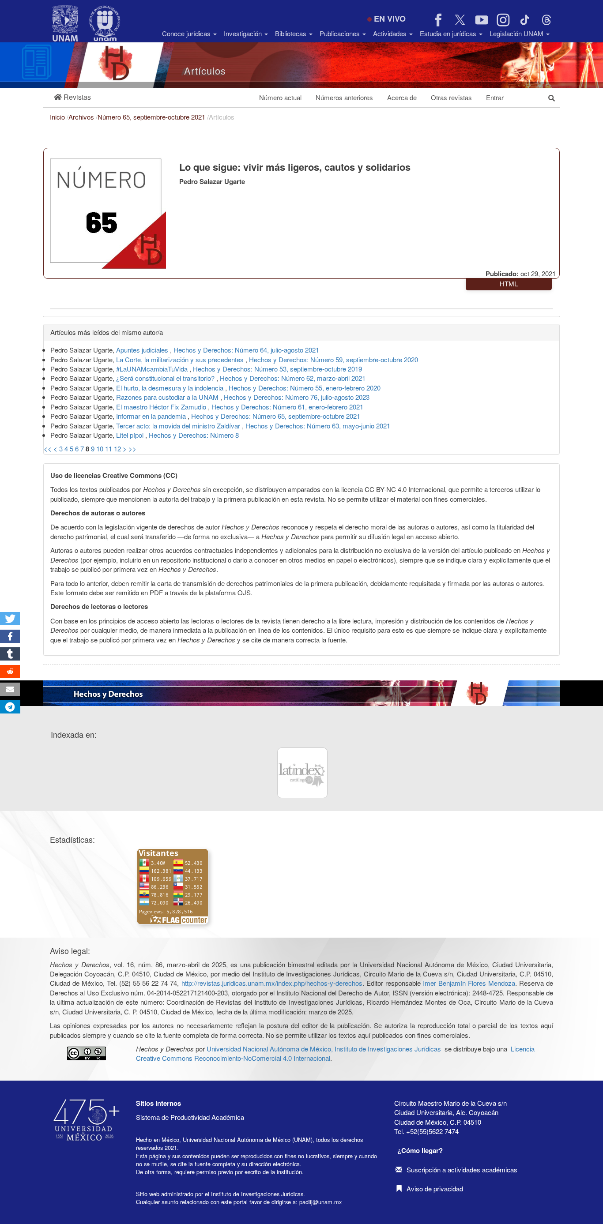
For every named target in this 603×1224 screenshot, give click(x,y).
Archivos (82, 116)
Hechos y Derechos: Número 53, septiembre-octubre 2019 (277, 368)
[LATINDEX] (302, 772)
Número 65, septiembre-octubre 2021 (152, 116)
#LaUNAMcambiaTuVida (152, 368)
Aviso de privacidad (435, 1188)
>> (132, 448)
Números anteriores (344, 97)
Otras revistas (451, 97)
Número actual (280, 97)
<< (48, 448)
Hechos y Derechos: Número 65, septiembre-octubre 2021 (275, 416)
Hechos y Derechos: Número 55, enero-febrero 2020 (305, 387)
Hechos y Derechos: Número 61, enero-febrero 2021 (287, 406)
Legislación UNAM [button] (517, 33)
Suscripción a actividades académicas (462, 1169)
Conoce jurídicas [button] (187, 33)
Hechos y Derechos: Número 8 (194, 434)
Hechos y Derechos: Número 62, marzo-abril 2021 (293, 378)
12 (117, 448)
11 (108, 448)
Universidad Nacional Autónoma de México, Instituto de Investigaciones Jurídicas (324, 1048)
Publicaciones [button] (341, 33)
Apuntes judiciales (143, 349)
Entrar (495, 97)
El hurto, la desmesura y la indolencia (170, 387)
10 (99, 448)
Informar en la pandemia (152, 416)
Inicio (58, 116)
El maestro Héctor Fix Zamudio (162, 406)
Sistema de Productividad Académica (190, 1117)
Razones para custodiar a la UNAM (168, 397)
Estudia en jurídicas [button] (449, 33)
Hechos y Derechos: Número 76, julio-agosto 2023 (296, 397)
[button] (72, 97)
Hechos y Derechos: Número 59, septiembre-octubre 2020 (333, 359)
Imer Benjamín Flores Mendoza (469, 982)
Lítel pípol (130, 434)
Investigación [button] (244, 33)
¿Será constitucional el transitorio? (166, 378)
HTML (509, 283)
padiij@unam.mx (320, 1202)
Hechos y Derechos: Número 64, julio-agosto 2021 (246, 349)
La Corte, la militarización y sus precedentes (180, 359)
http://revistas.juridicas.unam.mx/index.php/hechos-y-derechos (271, 982)
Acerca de (402, 97)
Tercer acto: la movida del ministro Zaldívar (179, 425)
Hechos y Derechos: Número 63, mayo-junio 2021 (317, 425)
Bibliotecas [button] (291, 33)
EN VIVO (390, 18)
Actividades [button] (390, 33)
